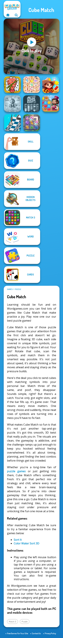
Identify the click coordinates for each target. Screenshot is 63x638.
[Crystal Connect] (31, 122)
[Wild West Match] (50, 84)
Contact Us (36, 633)
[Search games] (16, 14)
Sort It (18, 540)
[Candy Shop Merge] (12, 103)
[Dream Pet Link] (31, 84)
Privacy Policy (50, 633)
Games (10, 289)
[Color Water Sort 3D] (31, 103)
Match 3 (12, 621)
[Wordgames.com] (8, 14)
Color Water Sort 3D (26, 543)
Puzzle (18, 289)
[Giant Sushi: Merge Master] (12, 84)
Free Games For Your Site (17, 633)
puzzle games (16, 471)
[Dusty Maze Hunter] (12, 122)
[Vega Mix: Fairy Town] (50, 103)
